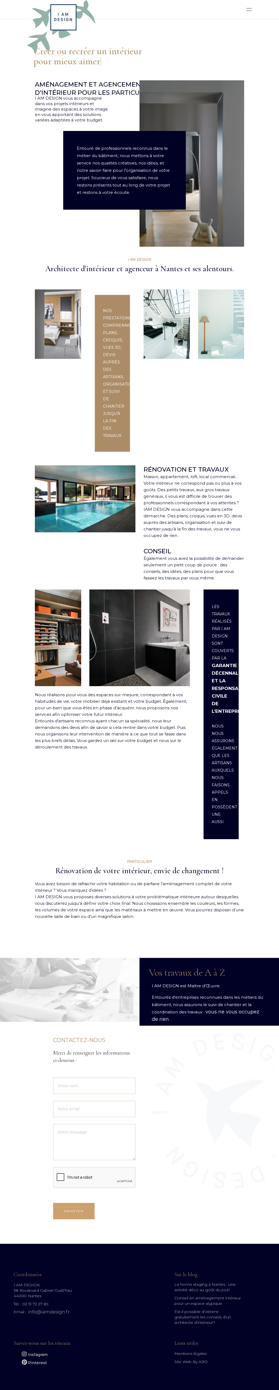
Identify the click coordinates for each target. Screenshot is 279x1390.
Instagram (37, 1354)
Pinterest (37, 1362)
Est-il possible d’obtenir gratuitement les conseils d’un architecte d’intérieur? (202, 1317)
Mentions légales (190, 1353)
